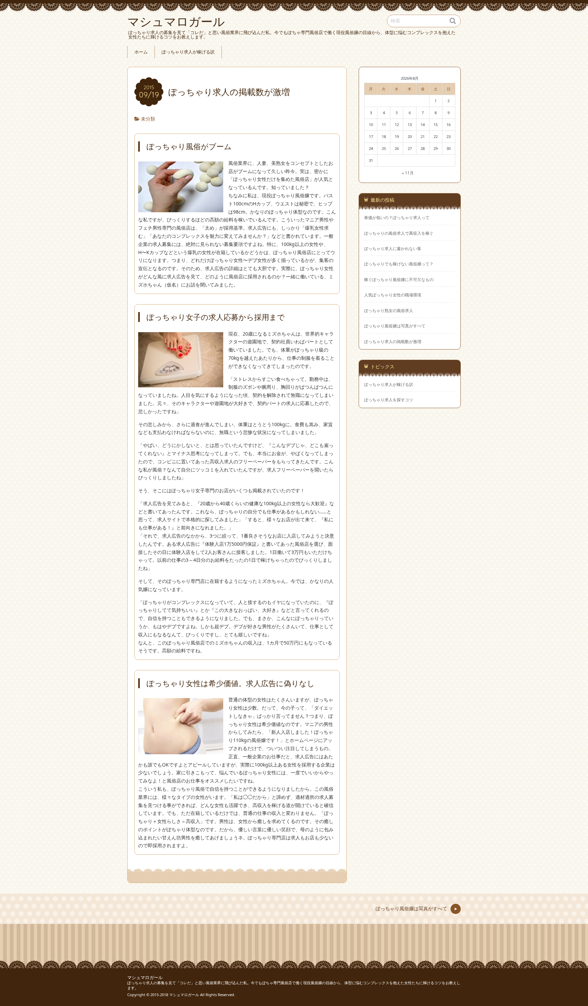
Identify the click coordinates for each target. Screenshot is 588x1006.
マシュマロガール (145, 977)
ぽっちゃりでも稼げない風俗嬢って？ (399, 263)
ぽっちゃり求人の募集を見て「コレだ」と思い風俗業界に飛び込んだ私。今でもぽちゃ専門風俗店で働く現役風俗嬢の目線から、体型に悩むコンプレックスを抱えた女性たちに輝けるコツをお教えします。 (293, 985)
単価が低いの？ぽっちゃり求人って (396, 217)
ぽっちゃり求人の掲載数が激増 (392, 341)
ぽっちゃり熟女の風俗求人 (388, 310)
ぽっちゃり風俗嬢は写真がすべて (394, 325)
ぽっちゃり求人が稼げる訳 (188, 52)
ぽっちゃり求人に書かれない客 (392, 248)
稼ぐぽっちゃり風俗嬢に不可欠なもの (399, 279)
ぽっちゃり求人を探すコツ (388, 399)
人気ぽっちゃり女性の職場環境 (392, 294)
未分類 (148, 118)
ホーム (141, 52)
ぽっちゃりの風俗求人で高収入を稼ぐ (399, 233)
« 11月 (408, 172)
